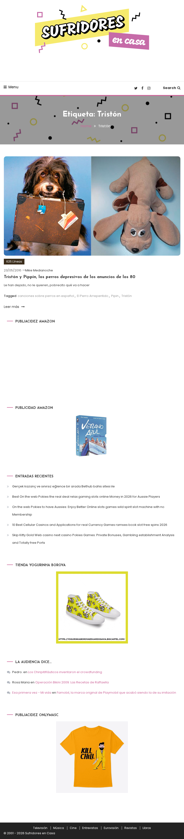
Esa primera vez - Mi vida (31, 692)
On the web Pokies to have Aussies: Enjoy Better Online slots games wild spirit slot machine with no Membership (88, 511)
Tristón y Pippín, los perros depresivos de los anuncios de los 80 (69, 277)
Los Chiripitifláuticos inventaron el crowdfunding (65, 672)
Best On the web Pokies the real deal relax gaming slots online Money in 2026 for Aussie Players (86, 496)
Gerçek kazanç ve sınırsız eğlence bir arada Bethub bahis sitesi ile (63, 486)
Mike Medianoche (39, 270)
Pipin (115, 296)
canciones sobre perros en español (46, 296)
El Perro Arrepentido (92, 296)
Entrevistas (90, 828)
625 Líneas (14, 261)
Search (169, 87)
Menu (13, 87)
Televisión (40, 828)
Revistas (130, 828)
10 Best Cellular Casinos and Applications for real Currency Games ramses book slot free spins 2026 (89, 524)
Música (58, 828)
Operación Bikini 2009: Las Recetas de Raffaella (72, 682)
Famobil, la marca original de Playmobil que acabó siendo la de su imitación (116, 692)
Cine (73, 828)
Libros (147, 828)
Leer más (12, 306)
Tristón (126, 296)
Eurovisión (111, 828)
